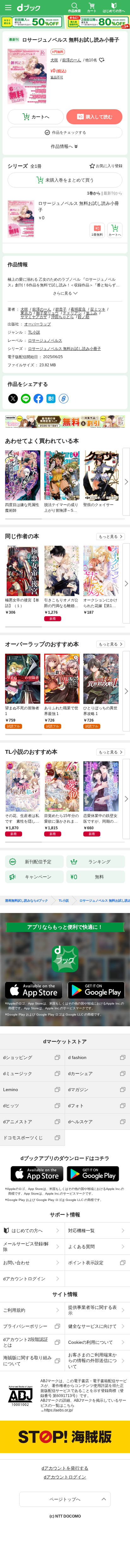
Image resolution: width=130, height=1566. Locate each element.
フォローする (101, 60)
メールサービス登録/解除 (26, 1246)
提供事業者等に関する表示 (92, 1310)
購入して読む (99, 116)
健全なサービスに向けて (92, 1326)
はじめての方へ (27, 1230)
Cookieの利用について (90, 1342)
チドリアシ (72, 313)
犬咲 (54, 60)
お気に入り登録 (109, 166)
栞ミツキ (97, 309)
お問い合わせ (16, 1262)
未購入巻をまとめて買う (69, 180)
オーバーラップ (37, 324)
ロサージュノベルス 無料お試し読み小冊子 (78, 206)
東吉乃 (26, 313)
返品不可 (56, 77)
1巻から (94, 193)
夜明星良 (78, 309)
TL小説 (34, 332)
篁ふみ (91, 313)
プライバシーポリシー (25, 1326)
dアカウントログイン (24, 1278)
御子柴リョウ (47, 313)
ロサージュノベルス (45, 340)
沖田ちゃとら (62, 317)
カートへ (40, 116)
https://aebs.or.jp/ (58, 1410)
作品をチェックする (69, 132)
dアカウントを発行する (65, 1468)
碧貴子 (61, 309)
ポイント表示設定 (85, 1262)
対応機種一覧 (81, 1230)
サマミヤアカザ (34, 317)
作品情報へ (62, 146)
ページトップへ (65, 1499)
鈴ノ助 (83, 317)
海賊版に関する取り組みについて (27, 1360)
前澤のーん (71, 60)
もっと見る (108, 536)
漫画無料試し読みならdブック (26, 900)
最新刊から (112, 193)
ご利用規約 (14, 1310)
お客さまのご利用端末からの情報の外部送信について (92, 1360)
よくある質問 (81, 1246)
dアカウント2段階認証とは (25, 1342)
